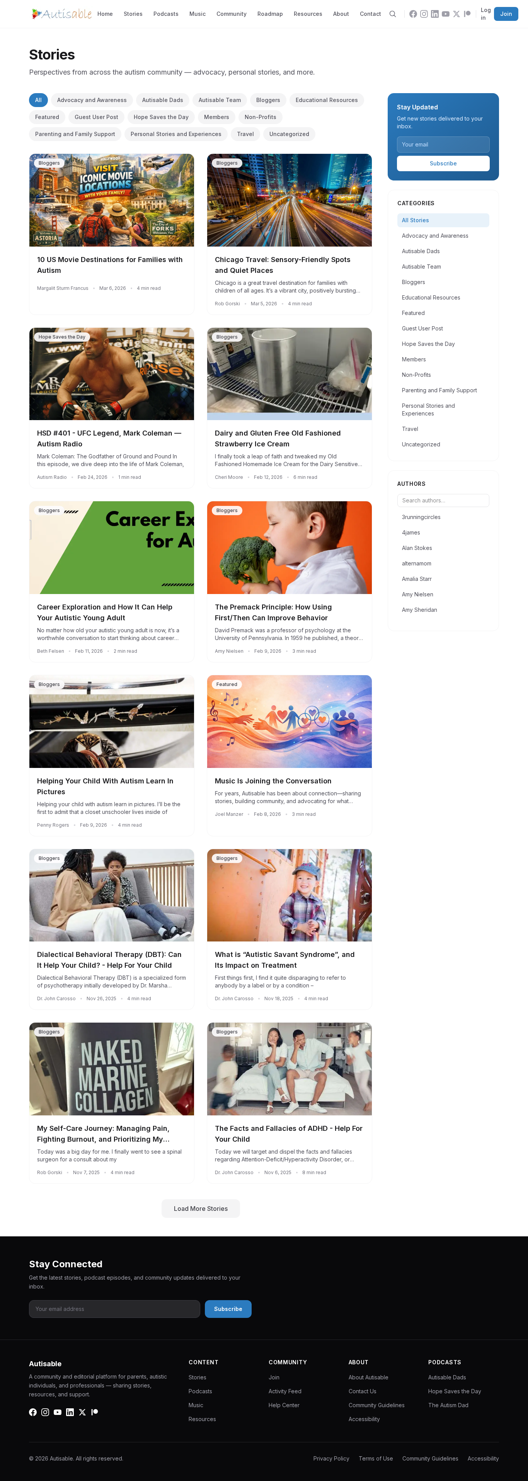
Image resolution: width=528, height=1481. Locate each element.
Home (105, 13)
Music (197, 13)
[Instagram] (424, 14)
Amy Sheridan (419, 609)
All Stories (415, 220)
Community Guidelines (377, 1405)
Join (506, 13)
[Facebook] (413, 14)
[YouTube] (446, 14)
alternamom (416, 563)
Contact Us (362, 1391)
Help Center (284, 1405)
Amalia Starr (417, 578)
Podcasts (166, 13)
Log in (486, 14)
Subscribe (443, 163)
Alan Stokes (417, 548)
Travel (245, 134)
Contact (370, 13)
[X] (456, 14)
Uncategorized (289, 134)
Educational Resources (327, 100)
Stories (133, 13)
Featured (47, 117)
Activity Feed (285, 1391)
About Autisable (368, 1377)
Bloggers (268, 100)
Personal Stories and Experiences (176, 134)
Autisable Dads (162, 100)
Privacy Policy (331, 1458)
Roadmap (270, 13)
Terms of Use (376, 1458)
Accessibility (364, 1419)
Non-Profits (260, 117)
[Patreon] (467, 14)
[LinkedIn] (435, 14)
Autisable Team (220, 100)
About (341, 13)
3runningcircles (421, 517)
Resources (308, 13)
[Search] (393, 14)
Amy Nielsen (417, 594)
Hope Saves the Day (161, 117)
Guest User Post (96, 117)
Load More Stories (201, 1208)
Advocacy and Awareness (92, 100)
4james (411, 532)
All (38, 100)
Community (231, 13)
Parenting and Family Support (75, 134)
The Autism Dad (448, 1405)
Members (216, 117)
